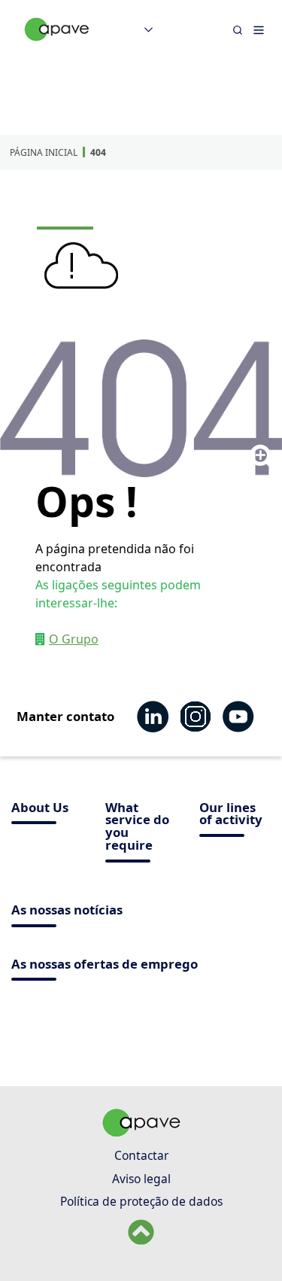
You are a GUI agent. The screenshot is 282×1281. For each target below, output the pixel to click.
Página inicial (43, 152)
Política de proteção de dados (141, 1201)
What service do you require (137, 827)
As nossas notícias (67, 911)
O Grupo (74, 639)
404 (98, 152)
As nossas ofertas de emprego (104, 965)
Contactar (141, 1155)
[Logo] (57, 45)
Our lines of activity (230, 815)
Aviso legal (141, 1178)
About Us (39, 809)
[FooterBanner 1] (141, 1132)
